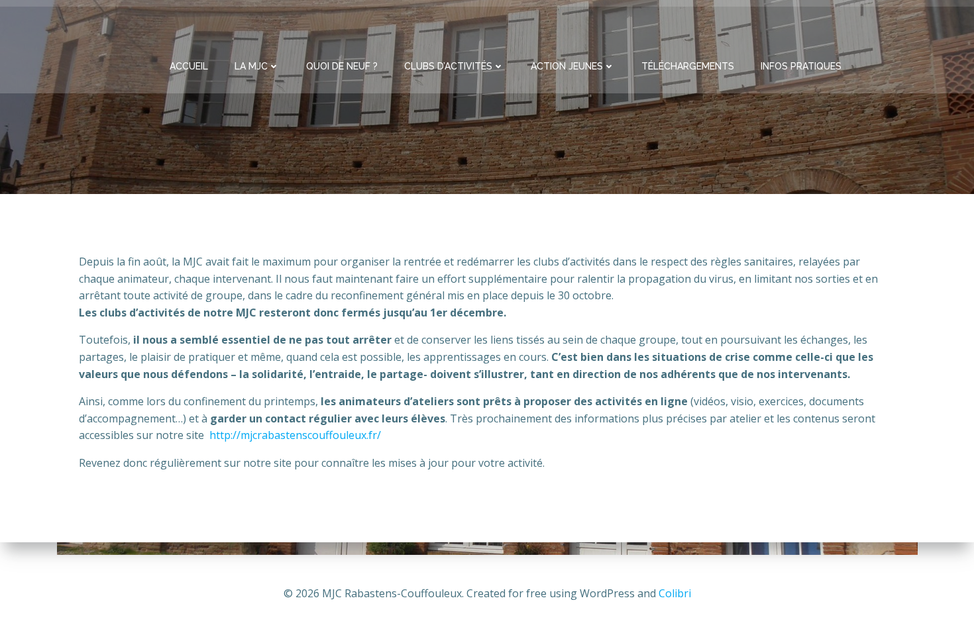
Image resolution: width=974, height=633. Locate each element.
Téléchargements (687, 66)
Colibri (675, 593)
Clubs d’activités (448, 66)
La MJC (251, 66)
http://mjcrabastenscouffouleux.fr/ (295, 435)
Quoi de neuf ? (342, 66)
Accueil (189, 66)
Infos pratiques (801, 66)
